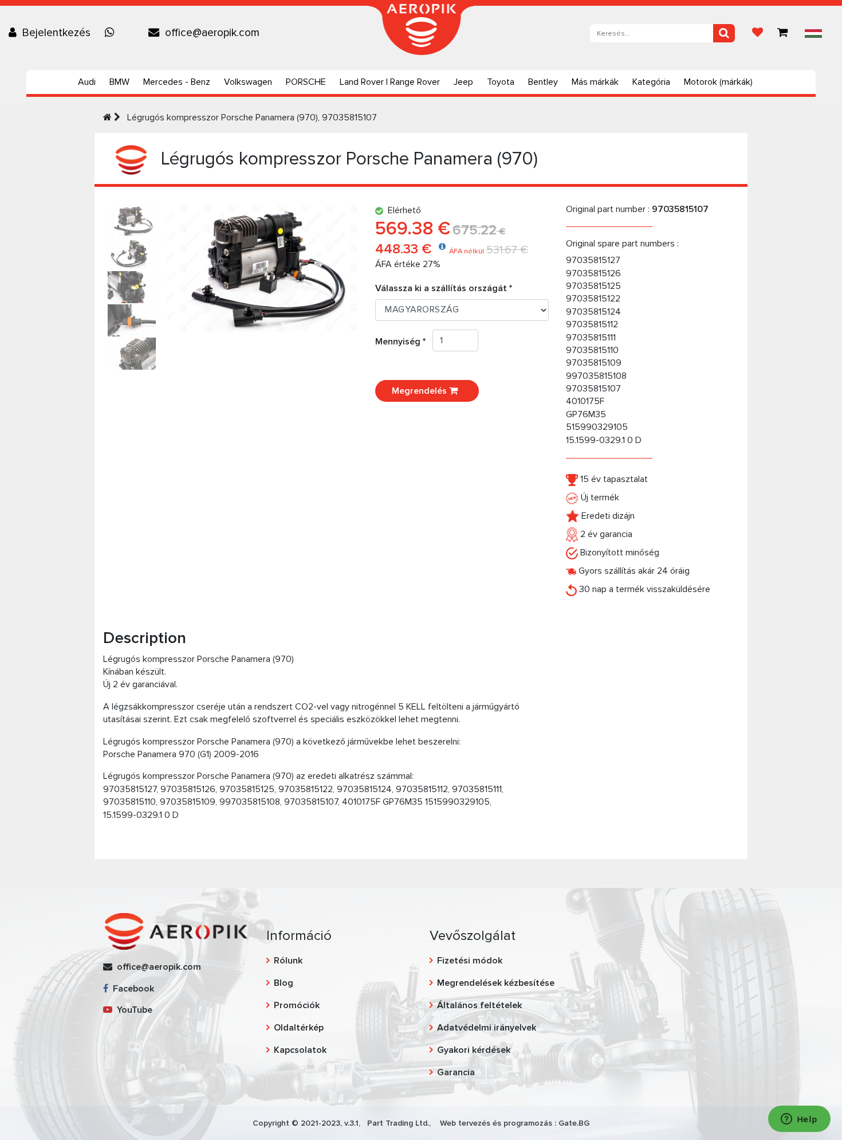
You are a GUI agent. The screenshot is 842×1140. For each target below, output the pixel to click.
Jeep (463, 82)
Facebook (131, 988)
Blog (283, 983)
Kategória (651, 82)
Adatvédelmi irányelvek (486, 1027)
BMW (119, 82)
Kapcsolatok (300, 1050)
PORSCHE (306, 82)
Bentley (543, 82)
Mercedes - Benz (176, 82)
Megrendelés (420, 391)
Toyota (500, 82)
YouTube (132, 1010)
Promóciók (297, 1005)
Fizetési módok (469, 960)
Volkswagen (248, 82)
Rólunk (288, 960)
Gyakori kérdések (473, 1050)
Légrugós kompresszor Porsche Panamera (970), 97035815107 (251, 117)
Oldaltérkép (299, 1027)
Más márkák (595, 82)
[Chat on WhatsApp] (112, 33)
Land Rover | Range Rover (390, 82)
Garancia (456, 1072)
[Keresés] (724, 33)
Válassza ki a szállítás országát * (443, 288)
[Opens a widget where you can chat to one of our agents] (799, 1120)
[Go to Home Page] (107, 117)
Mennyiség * (403, 341)
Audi (87, 82)
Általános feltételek (479, 1005)
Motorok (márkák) (718, 82)
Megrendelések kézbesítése (495, 983)
